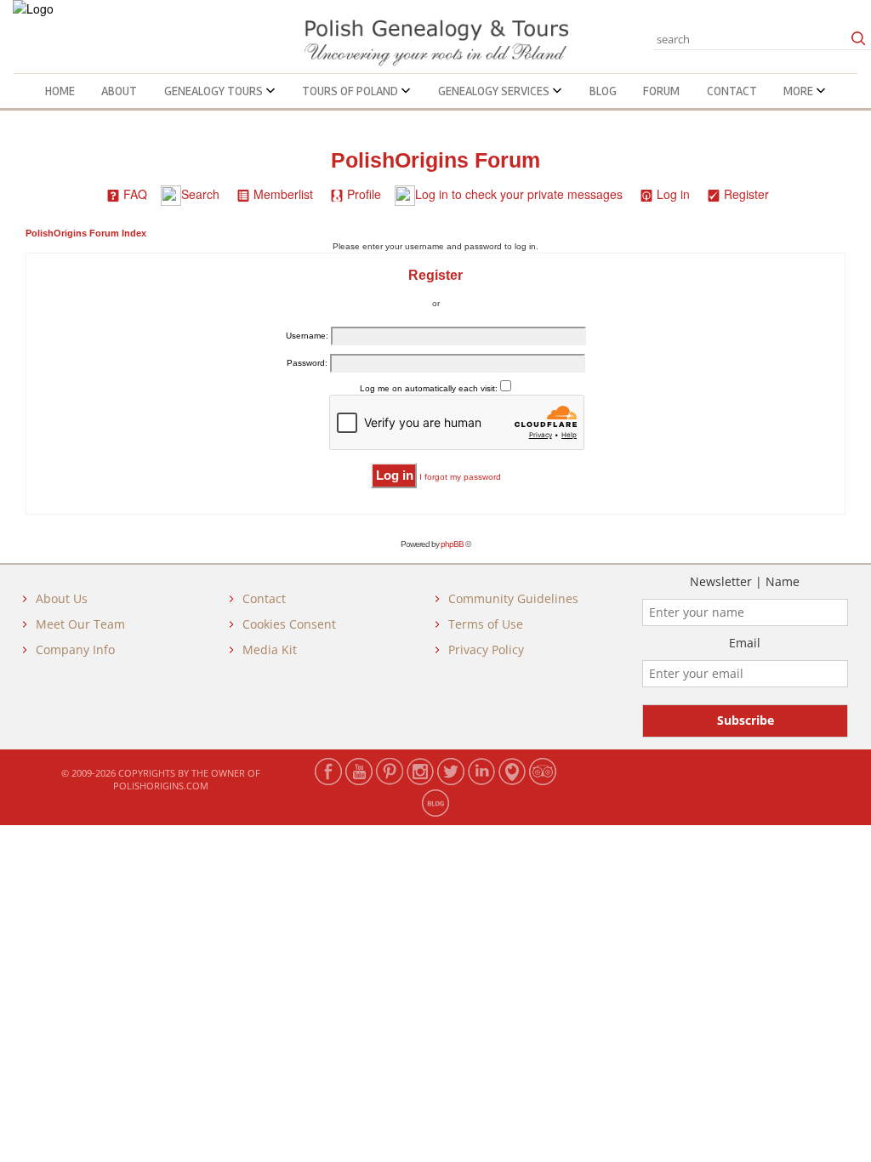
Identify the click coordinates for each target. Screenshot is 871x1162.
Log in (673, 193)
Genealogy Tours (214, 91)
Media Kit (269, 649)
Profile (364, 193)
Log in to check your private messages (519, 193)
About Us (62, 598)
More (799, 91)
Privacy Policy (486, 649)
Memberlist (283, 193)
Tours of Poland (351, 91)
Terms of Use (485, 624)
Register (746, 193)
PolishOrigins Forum (435, 160)
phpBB (452, 544)
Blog (603, 91)
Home (60, 91)
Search (200, 193)
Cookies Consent (289, 624)
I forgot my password (460, 476)
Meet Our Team (80, 624)
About (119, 91)
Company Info (75, 649)
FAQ (135, 193)
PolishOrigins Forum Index (86, 233)
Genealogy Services (495, 91)
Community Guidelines (513, 598)
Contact (732, 91)
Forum (661, 91)
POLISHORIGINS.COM (160, 785)
